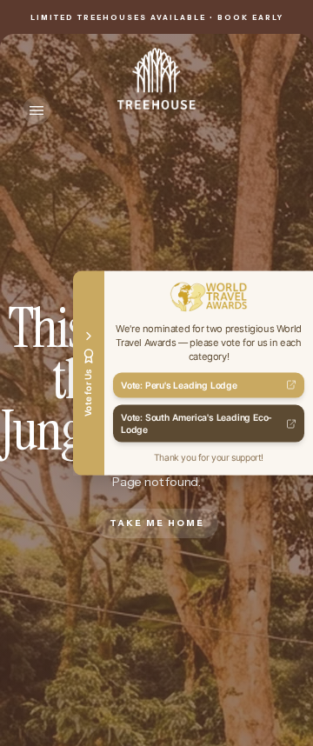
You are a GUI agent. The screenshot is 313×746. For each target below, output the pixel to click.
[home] (156, 79)
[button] (36, 110)
